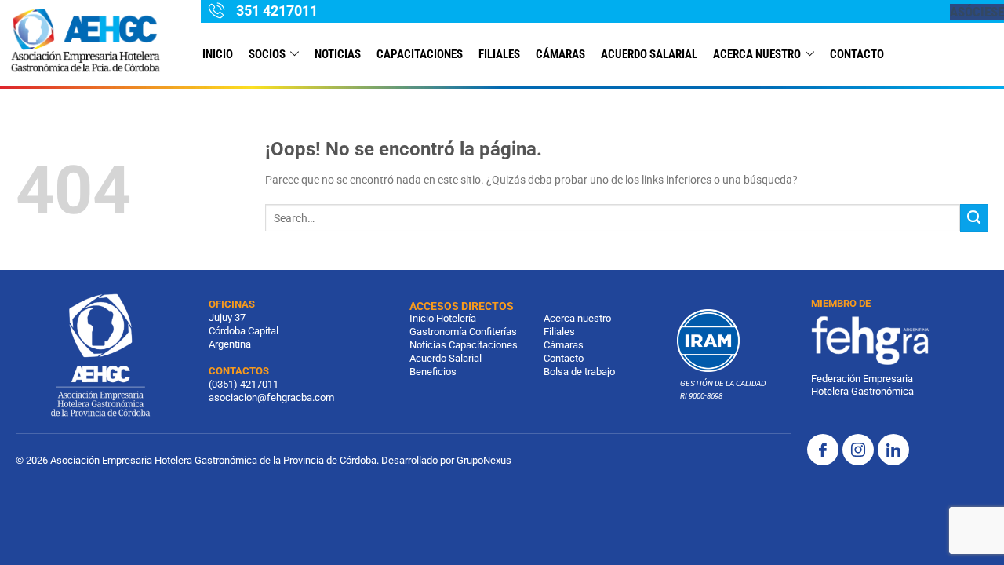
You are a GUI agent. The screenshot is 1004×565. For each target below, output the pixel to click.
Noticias (427, 345)
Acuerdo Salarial (649, 54)
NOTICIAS (338, 54)
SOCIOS (267, 54)
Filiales (559, 331)
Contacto (564, 358)
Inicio (217, 54)
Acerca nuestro (757, 54)
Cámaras (560, 54)
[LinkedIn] (893, 449)
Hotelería (456, 318)
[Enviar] (974, 218)
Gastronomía (438, 331)
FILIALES (499, 54)
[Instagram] (858, 449)
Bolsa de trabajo (579, 371)
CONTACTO (857, 54)
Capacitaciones (419, 54)
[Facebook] (822, 449)
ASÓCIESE (977, 12)
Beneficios (433, 371)
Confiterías (493, 331)
